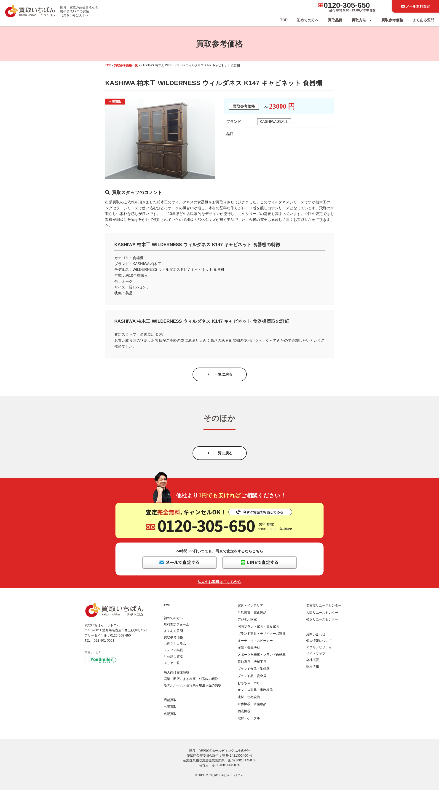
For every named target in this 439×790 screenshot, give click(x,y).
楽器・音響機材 (249, 648)
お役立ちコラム (175, 643)
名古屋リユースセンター (323, 605)
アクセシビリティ (319, 647)
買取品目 (335, 20)
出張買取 (170, 707)
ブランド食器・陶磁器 (254, 669)
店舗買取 (170, 700)
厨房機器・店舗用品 (252, 704)
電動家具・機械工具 (252, 662)
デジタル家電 (247, 619)
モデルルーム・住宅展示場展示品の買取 (192, 685)
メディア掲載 (173, 650)
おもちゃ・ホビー (250, 683)
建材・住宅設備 (249, 697)
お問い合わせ (315, 634)
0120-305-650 (347, 5)
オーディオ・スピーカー (255, 640)
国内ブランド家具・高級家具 (258, 626)
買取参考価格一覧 (126, 65)
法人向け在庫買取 (176, 672)
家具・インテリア (250, 605)
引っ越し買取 (173, 656)
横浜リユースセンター (322, 619)
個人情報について (319, 640)
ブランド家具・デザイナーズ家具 (262, 633)
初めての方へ (308, 20)
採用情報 (312, 666)
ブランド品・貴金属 (252, 676)
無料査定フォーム (176, 624)
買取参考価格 (392, 20)
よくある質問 (423, 20)
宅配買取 (170, 714)
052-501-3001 (104, 640)
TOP (284, 20)
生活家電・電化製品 (252, 612)
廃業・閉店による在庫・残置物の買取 (191, 679)
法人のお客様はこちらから (219, 582)
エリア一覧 (172, 663)
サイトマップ (315, 653)
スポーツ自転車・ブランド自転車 (262, 654)
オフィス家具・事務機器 (255, 690)
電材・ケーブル (249, 718)
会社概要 (312, 660)
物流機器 (244, 711)
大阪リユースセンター (322, 612)
